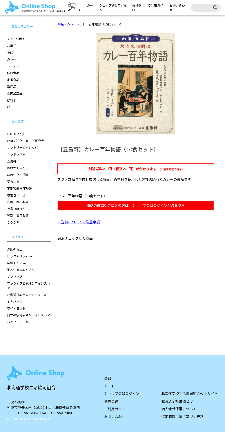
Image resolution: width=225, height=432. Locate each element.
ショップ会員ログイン (121, 393)
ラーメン (13, 66)
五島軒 (11, 161)
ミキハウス (14, 301)
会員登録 (111, 401)
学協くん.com (16, 263)
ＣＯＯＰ (13, 222)
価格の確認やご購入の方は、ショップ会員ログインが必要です (135, 205)
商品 (107, 378)
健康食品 (13, 73)
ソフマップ (14, 276)
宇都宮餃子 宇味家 (19, 188)
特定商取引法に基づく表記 (182, 416)
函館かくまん (16, 168)
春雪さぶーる (16, 195)
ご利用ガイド (114, 409)
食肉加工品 (14, 93)
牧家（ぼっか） (18, 209)
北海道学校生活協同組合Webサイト (189, 393)
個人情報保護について (178, 409)
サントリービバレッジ (22, 147)
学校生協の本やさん (21, 270)
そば (10, 52)
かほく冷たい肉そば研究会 (25, 141)
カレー (11, 59)
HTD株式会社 (16, 134)
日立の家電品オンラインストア (28, 315)
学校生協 (13, 181)
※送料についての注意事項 (79, 222)
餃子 (10, 107)
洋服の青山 (14, 249)
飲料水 (11, 100)
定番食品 (13, 80)
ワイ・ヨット (16, 308)
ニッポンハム (16, 154)
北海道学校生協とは (177, 401)
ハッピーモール (18, 322)
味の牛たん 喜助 (18, 175)
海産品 (11, 86)
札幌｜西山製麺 (18, 202)
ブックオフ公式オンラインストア (28, 285)
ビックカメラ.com (19, 256)
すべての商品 (16, 39)
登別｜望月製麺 (18, 215)
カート (109, 386)
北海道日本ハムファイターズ (26, 295)
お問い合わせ (114, 416)
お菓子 (11, 46)
